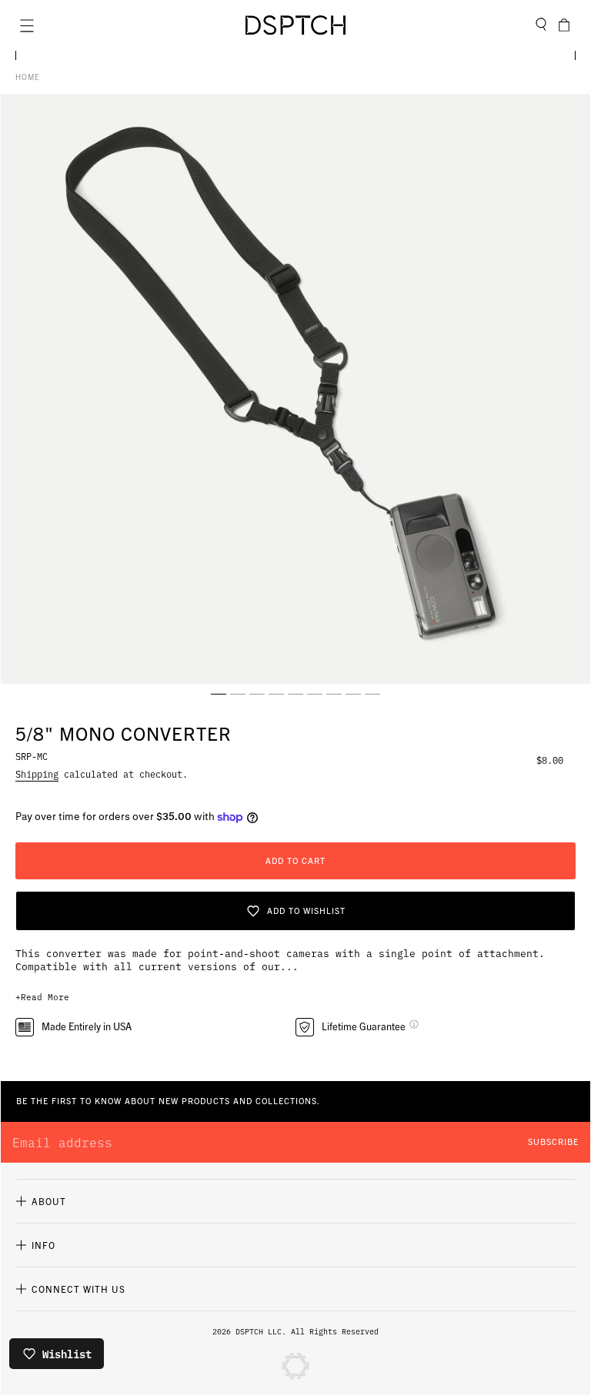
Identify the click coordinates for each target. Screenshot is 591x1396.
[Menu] (26, 25)
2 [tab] (237, 693)
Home (27, 77)
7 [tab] (334, 693)
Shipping (36, 774)
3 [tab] (257, 693)
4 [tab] (276, 693)
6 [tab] (314, 693)
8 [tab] (353, 693)
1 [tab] (218, 693)
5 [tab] (295, 693)
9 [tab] (372, 693)
